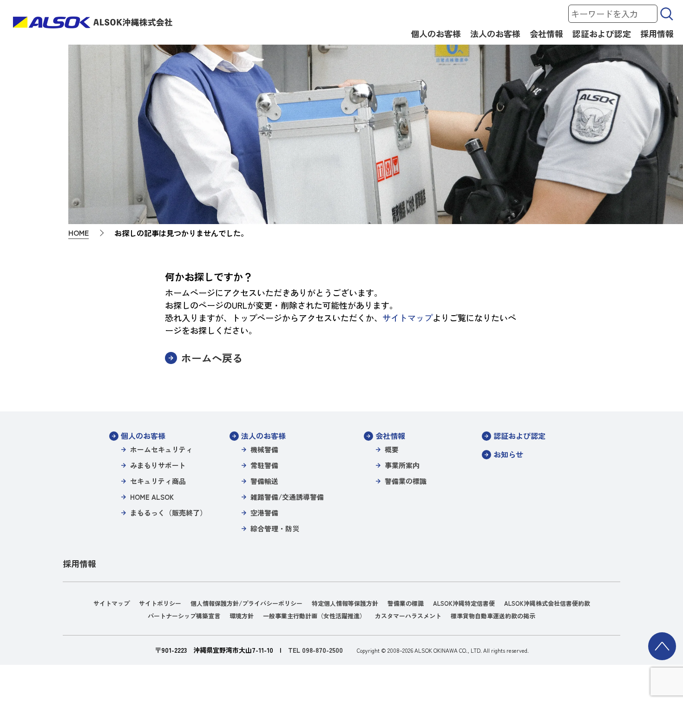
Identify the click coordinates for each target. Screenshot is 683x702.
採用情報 (657, 33)
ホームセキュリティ (161, 449)
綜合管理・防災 (274, 528)
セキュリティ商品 (158, 481)
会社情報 (546, 33)
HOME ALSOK (152, 497)
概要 (392, 449)
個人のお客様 (436, 33)
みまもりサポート (158, 465)
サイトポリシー (160, 603)
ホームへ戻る (212, 358)
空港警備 (264, 512)
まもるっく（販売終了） (168, 512)
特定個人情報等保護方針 (345, 603)
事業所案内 (402, 465)
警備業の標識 (406, 481)
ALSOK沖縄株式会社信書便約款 (547, 603)
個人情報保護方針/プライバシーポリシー (246, 603)
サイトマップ (407, 317)
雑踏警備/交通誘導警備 (287, 497)
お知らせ (508, 454)
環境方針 (242, 615)
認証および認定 (601, 33)
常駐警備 (264, 465)
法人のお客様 (495, 33)
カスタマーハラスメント (408, 615)
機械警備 (264, 449)
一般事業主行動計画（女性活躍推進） (314, 615)
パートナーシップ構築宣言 (184, 615)
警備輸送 (264, 481)
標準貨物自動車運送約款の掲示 (493, 615)
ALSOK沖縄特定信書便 (464, 603)
